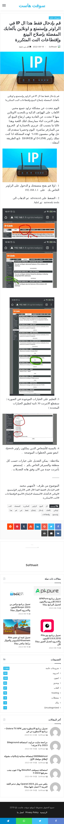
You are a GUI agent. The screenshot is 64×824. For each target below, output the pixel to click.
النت (9, 506)
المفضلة (17, 506)
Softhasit (53, 47)
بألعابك (48, 510)
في (21, 510)
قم (16, 510)
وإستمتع (55, 514)
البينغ (41, 506)
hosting (55, 693)
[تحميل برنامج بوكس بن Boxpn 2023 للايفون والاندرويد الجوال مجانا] (16, 593)
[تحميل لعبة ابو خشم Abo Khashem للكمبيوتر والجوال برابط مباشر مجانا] (16, 626)
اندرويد (56, 673)
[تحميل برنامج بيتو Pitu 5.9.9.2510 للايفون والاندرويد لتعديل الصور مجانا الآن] (47, 625)
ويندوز (56, 683)
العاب (56, 688)
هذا (11, 510)
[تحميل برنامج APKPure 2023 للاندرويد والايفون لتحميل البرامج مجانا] (47, 591)
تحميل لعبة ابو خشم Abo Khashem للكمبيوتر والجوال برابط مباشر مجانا (17, 640)
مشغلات (55, 698)
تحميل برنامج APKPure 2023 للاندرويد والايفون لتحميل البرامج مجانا (50, 601)
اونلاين (56, 510)
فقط (26, 510)
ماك (57, 702)
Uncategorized (51, 707)
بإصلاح (33, 510)
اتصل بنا (20, 812)
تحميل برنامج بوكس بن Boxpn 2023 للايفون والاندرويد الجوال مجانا (20, 607)
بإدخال (41, 510)
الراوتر (34, 506)
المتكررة (26, 506)
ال (47, 506)
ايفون (56, 678)
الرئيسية (43, 812)
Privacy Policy (32, 812)
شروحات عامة (55, 18)
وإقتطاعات (46, 514)
